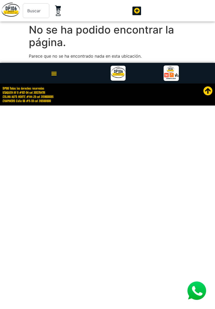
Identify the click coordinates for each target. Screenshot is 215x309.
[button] (136, 11)
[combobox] (36, 10)
